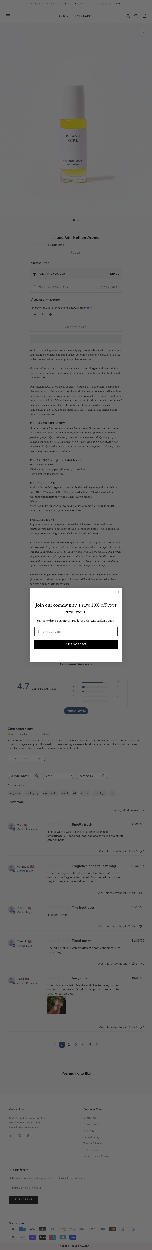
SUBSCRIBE (76, 644)
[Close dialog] (118, 592)
